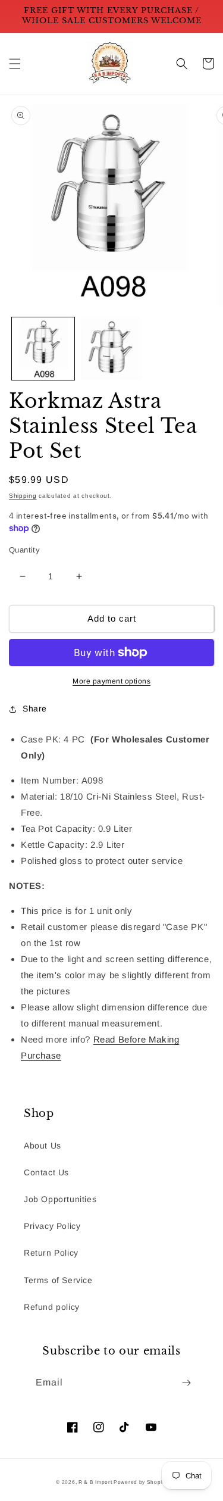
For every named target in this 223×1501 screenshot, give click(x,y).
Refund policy (52, 1307)
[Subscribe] (186, 1382)
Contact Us (46, 1172)
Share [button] (35, 708)
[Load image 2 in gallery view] (111, 348)
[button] (15, 64)
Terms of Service (58, 1280)
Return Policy (51, 1252)
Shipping (23, 495)
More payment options (111, 681)
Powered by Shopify (140, 1482)
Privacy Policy (52, 1226)
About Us (42, 1145)
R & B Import (96, 1482)
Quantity (24, 549)
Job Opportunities (60, 1199)
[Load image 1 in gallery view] (43, 348)
